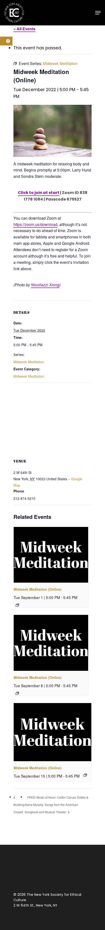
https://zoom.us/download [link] (35, 224)
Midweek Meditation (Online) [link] (38, 589)
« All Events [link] (24, 29)
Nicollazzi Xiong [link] (45, 285)
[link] (6, 41)
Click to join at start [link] (38, 192)
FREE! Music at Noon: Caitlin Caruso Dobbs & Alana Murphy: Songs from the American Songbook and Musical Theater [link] (56, 804)
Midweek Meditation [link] (28, 361)
